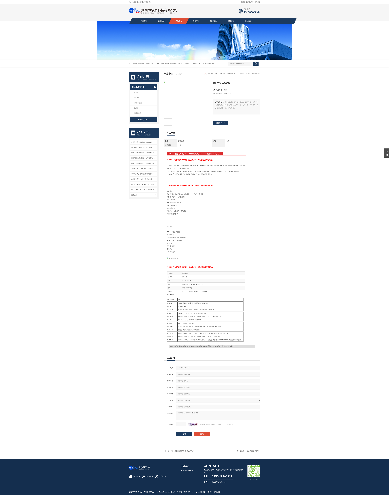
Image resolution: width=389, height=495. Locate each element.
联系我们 (257, 2)
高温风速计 (138, 113)
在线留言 (250, 2)
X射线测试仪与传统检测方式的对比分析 (143, 174)
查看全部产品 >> (144, 120)
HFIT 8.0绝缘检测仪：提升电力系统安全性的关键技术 (144, 153)
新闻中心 (196, 21)
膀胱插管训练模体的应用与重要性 (142, 147)
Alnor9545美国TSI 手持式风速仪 (182, 451)
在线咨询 (219, 123)
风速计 (136, 108)
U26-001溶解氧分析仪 (251, 451)
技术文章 (213, 21)
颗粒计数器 (138, 103)
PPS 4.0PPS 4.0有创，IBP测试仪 (188, 63)
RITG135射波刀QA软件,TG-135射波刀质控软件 (144, 184)
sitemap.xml (196, 492)
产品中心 (178, 21)
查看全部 (134, 195)
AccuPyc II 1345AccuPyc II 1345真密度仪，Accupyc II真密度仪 (157, 63)
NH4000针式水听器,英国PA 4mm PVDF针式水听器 (144, 189)
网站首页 (144, 21)
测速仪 (136, 97)
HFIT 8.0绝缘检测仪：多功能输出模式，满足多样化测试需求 (144, 163)
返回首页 (244, 2)
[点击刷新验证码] (193, 424)
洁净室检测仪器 (138, 87)
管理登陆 (217, 492)
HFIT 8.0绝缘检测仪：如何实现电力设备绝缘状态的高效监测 (144, 158)
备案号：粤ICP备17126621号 (181, 492)
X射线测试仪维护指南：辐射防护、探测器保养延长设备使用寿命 (144, 142)
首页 (216, 74)
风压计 (136, 92)
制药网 (210, 492)
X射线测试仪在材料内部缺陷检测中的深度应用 (144, 179)
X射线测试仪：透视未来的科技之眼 (142, 168)
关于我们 (161, 21)
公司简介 (135, 476)
